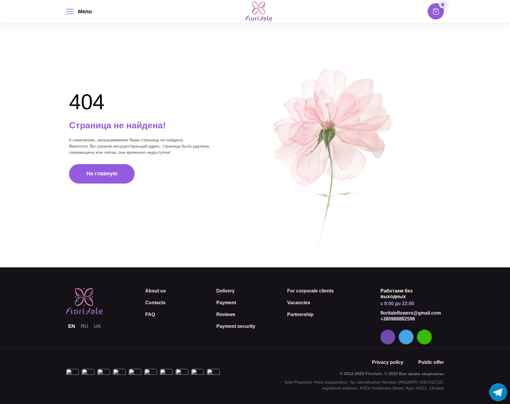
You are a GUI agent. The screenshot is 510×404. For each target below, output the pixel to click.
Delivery (225, 290)
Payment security (235, 326)
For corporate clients (310, 290)
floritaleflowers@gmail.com (410, 312)
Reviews (225, 314)
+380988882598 (397, 318)
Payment (226, 302)
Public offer (431, 362)
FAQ (150, 314)
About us (155, 290)
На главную (101, 173)
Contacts (155, 302)
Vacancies (298, 302)
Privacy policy (387, 362)
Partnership (300, 314)
